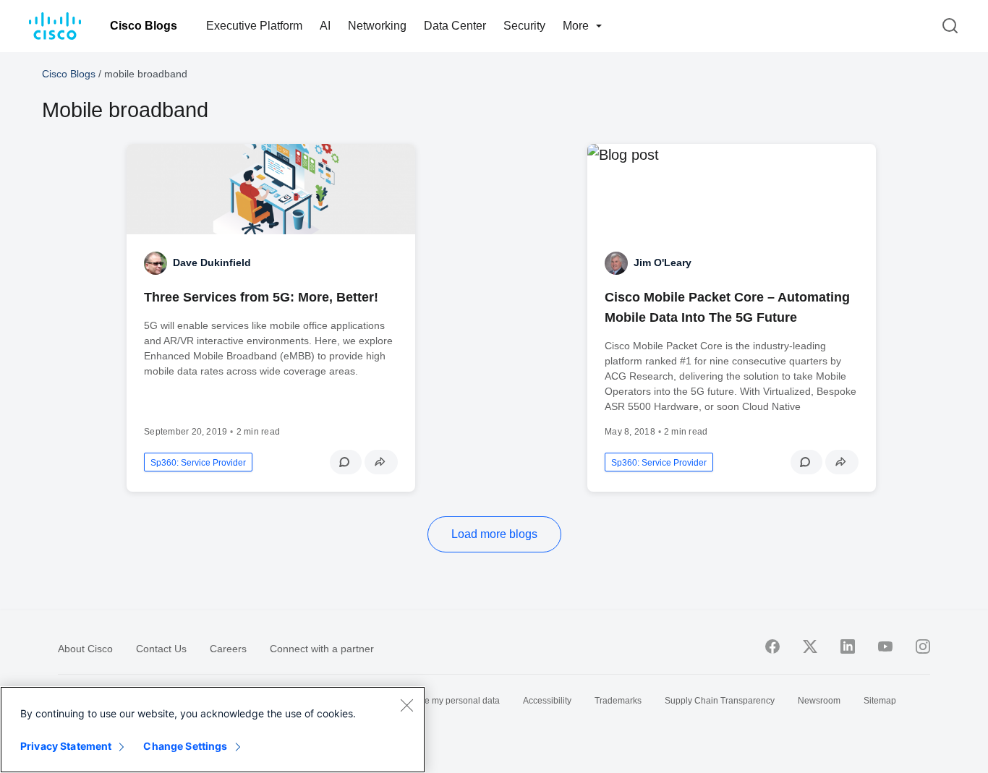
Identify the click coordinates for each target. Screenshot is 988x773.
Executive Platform (254, 26)
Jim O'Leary (662, 262)
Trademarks (618, 701)
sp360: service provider (198, 462)
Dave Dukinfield (212, 262)
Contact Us (161, 648)
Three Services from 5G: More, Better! (261, 297)
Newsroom (819, 701)
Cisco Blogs (143, 26)
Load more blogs (494, 534)
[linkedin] (847, 646)
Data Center (455, 26)
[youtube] (885, 646)
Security (524, 26)
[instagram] (923, 646)
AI (325, 26)
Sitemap (880, 701)
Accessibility (547, 701)
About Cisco (85, 648)
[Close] (406, 705)
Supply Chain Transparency (720, 701)
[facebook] (772, 646)
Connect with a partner (322, 648)
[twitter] (810, 646)
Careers (228, 648)
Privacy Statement (65, 746)
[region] (212, 729)
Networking (377, 26)
